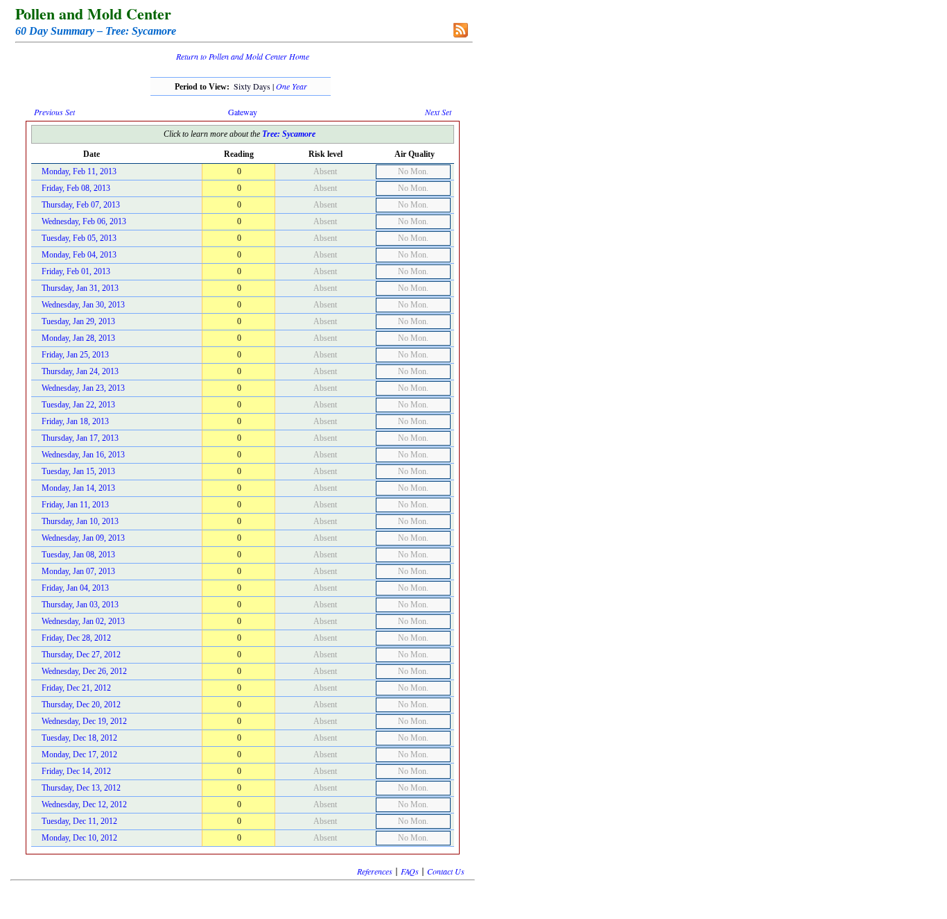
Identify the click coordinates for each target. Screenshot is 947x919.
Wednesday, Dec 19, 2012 (84, 721)
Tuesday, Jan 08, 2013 (78, 554)
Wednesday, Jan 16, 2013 (83, 455)
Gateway (242, 111)
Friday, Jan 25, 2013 (75, 355)
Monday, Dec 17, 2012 (79, 754)
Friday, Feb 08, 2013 (76, 188)
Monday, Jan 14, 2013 (78, 488)
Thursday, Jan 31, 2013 (80, 288)
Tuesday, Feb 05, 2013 (79, 238)
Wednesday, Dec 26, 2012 (84, 671)
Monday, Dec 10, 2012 (79, 838)
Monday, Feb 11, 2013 (79, 171)
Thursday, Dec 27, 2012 (81, 654)
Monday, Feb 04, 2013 (79, 255)
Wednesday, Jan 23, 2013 (83, 388)
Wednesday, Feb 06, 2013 (84, 221)
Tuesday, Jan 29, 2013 (78, 321)
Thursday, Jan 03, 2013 (80, 604)
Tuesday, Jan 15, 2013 (78, 471)
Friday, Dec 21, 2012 (76, 688)
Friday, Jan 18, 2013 (75, 421)
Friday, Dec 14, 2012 (76, 771)
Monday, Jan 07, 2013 (78, 571)
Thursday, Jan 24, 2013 (80, 371)
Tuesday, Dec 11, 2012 (79, 821)
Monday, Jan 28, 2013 (78, 338)
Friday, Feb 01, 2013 (76, 271)
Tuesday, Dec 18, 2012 (79, 738)
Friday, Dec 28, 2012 (76, 638)
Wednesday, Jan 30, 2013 (83, 305)
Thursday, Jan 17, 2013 (80, 438)
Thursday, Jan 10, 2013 (80, 521)
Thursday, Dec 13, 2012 (81, 788)
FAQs (410, 871)
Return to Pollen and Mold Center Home (242, 56)
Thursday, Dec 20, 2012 (81, 704)
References (374, 871)
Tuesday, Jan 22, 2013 (78, 405)
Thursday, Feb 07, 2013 (81, 205)
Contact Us (445, 871)
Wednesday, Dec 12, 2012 (84, 804)
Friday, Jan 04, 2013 (75, 588)
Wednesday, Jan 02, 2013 (83, 621)
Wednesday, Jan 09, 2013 (83, 538)
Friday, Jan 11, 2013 (75, 504)
